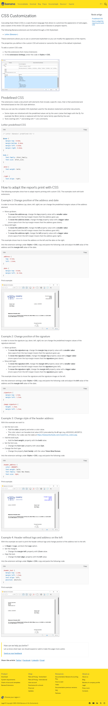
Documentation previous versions (66, 687)
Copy (85, 130)
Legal (84, 685)
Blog (39, 4)
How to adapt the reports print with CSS (98, 23)
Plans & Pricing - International (37, 680)
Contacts (85, 691)
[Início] (8, 4)
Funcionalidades (23, 4)
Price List (31, 688)
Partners (58, 693)
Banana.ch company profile (91, 682)
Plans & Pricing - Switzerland (37, 677)
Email (42, 660)
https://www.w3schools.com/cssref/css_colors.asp (57, 435)
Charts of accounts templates (10, 682)
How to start (59, 682)
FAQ (56, 690)
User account (32, 682)
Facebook (26, 660)
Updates (31, 691)
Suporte (71, 4)
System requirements (8, 680)
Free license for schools (35, 685)
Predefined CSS (97, 19)
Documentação (53, 4)
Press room (86, 688)
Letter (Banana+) (11, 34)
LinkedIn (35, 660)
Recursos (63, 4)
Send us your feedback (13, 653)
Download (33, 4)
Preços (44, 4)
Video (57, 685)
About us (85, 677)
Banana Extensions (7, 685)
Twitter (18, 660)
